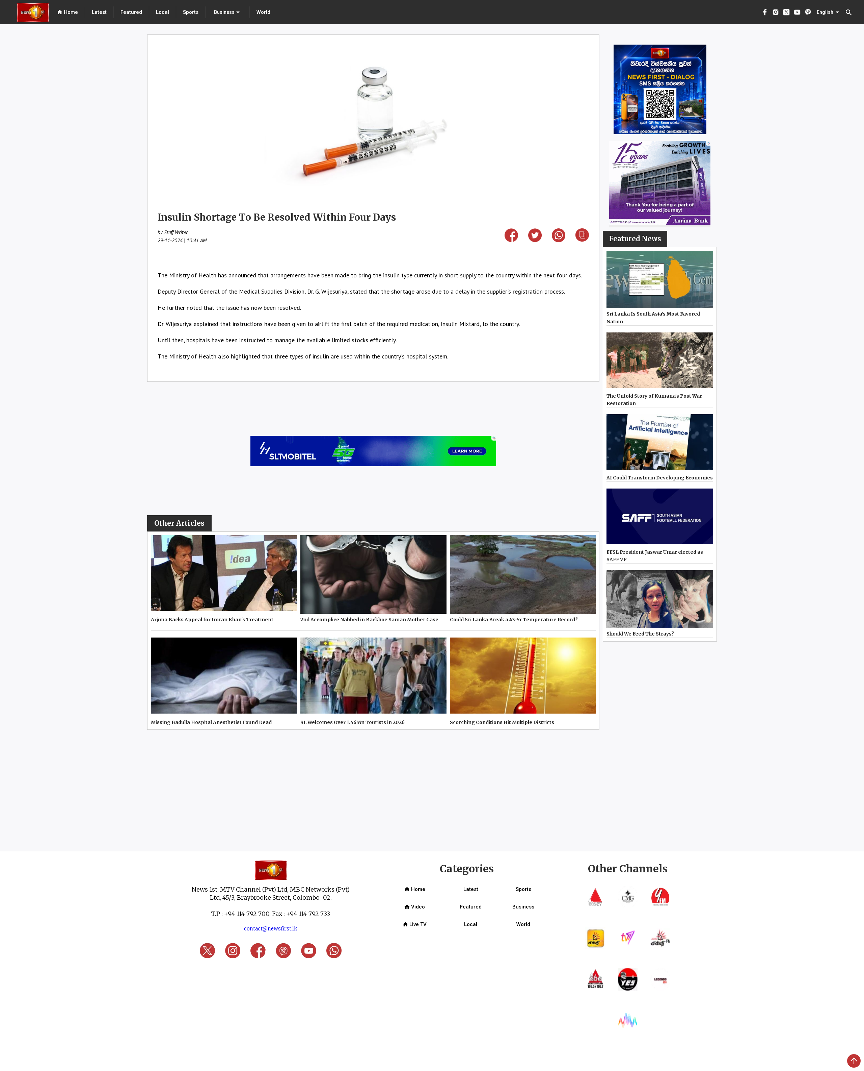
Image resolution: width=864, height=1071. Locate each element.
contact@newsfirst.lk (270, 928)
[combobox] (227, 12)
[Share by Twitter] (535, 240)
